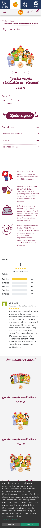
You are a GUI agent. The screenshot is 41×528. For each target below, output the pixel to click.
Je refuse (10, 524)
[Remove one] (4, 99)
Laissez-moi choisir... (10, 520)
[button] (12, 72)
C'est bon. (29, 524)
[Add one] (18, 99)
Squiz (12, 21)
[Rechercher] (4, 29)
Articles (4, 21)
